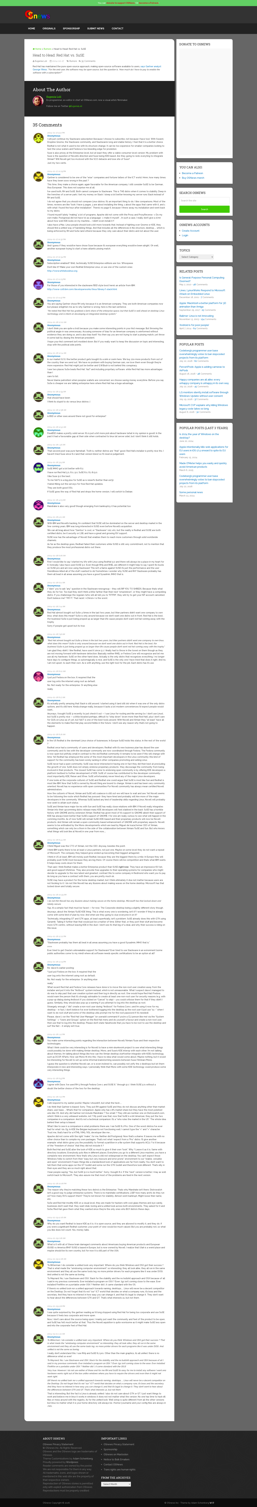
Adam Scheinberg (83, 1458)
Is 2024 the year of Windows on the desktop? (199, 436)
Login (185, 235)
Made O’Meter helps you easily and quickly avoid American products (203, 465)
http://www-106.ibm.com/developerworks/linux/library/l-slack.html (82, 289)
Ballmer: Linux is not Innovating (196, 315)
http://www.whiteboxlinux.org (62, 271)
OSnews (47, 1503)
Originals (49, 28)
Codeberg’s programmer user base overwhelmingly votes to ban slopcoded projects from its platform (202, 354)
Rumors (47, 49)
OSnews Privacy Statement (58, 1444)
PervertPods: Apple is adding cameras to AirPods (202, 368)
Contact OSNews (113, 1464)
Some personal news (191, 492)
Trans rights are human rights (119, 1469)
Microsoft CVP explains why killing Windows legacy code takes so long (203, 407)
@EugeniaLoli (75, 106)
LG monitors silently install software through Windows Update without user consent (203, 394)
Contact (117, 28)
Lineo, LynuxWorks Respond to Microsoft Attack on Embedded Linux (202, 292)
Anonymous (53, 135)
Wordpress (72, 1462)
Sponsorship (71, 28)
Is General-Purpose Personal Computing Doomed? (201, 279)
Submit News (95, 28)
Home (31, 28)
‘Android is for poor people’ (194, 325)
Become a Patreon (192, 173)
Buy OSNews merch (193, 177)
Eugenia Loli (41, 61)
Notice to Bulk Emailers (117, 1459)
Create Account (190, 230)
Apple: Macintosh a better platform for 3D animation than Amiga (202, 305)
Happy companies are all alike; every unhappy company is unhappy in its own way (204, 381)
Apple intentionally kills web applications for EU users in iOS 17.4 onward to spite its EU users (203, 450)
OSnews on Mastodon (116, 1454)
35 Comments (88, 61)
